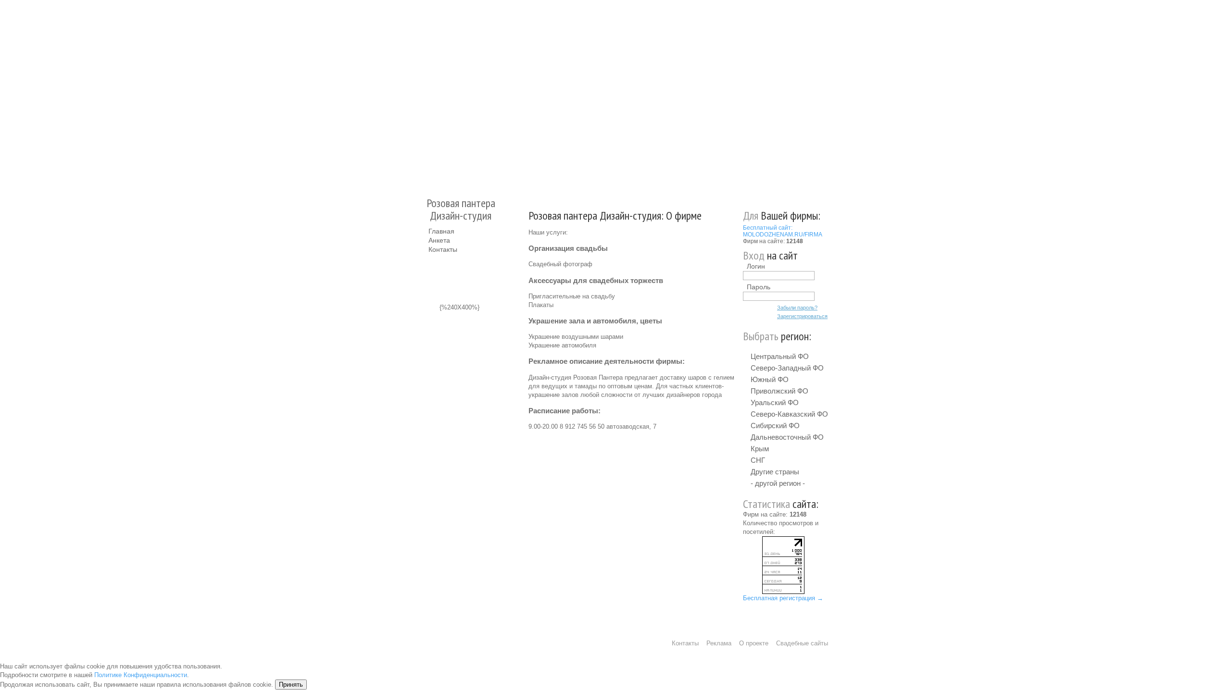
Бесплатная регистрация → (783, 598)
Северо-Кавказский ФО (789, 414)
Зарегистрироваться (802, 316)
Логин (756, 266)
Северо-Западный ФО (787, 368)
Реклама (718, 643)
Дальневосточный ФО (787, 437)
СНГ (758, 460)
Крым (760, 449)
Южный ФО (770, 379)
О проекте (753, 643)
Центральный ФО (780, 356)
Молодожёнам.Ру (432, 94)
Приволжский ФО (779, 391)
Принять (291, 684)
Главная (441, 231)
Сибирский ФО (775, 425)
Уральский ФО (775, 402)
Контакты (442, 249)
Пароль (758, 287)
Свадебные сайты (802, 643)
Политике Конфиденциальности (140, 675)
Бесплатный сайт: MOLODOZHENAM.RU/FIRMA (782, 231)
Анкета (439, 240)
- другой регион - (778, 483)
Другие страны (775, 472)
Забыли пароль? (797, 307)
